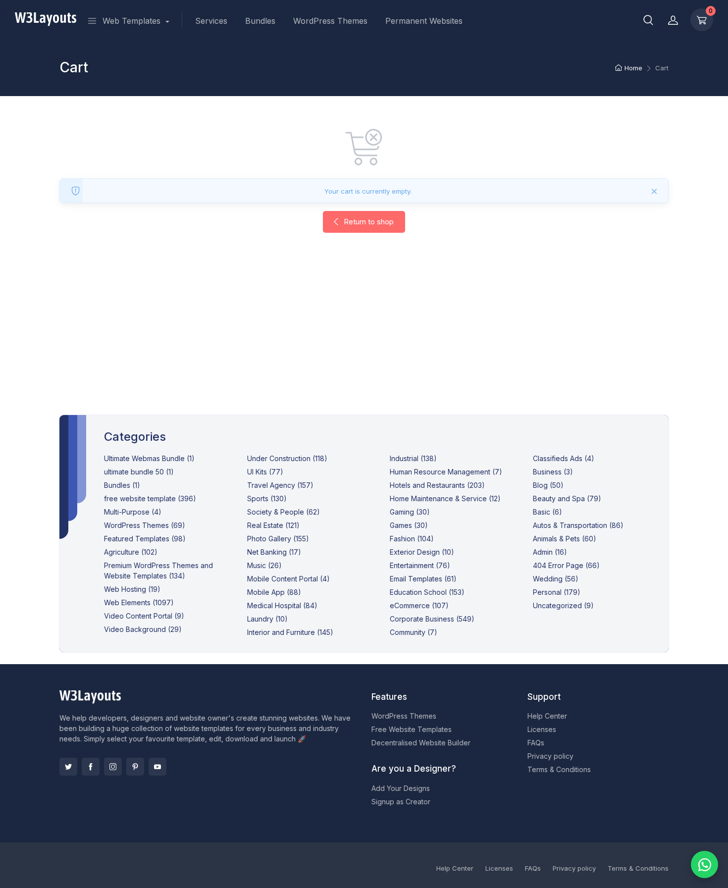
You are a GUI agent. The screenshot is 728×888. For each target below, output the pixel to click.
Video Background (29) (143, 629)
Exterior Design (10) (422, 552)
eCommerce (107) (419, 605)
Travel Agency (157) (280, 485)
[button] (648, 19)
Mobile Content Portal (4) (288, 579)
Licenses (541, 729)
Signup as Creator (400, 801)
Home (633, 68)
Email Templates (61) (423, 579)
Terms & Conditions (559, 769)
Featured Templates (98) (145, 538)
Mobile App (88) (274, 592)
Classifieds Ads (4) (563, 458)
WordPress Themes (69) (144, 525)
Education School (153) (427, 592)
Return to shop (368, 221)
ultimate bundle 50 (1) (139, 472)
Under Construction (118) (287, 458)
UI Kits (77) (265, 472)
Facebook (91, 767)
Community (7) (413, 632)
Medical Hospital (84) (282, 605)
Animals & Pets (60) (564, 538)
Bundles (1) (122, 485)
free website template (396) (150, 498)
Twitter (68, 767)
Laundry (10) (267, 619)
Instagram (113, 767)
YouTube (157, 767)
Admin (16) (550, 552)
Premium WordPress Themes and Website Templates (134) (158, 570)
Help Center (547, 716)
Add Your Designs (400, 788)
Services (211, 21)
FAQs (535, 742)
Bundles (260, 21)
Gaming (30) (410, 512)
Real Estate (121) (273, 525)
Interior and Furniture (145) (290, 632)
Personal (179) (556, 592)
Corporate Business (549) (432, 619)
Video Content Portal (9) (144, 616)
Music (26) (264, 565)
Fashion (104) (412, 538)
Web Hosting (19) (132, 589)
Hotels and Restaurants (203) (437, 485)
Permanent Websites (424, 21)
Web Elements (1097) (139, 602)
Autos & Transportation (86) (578, 525)
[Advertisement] (364, 333)
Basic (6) (547, 512)
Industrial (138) (413, 458)
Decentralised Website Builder (420, 742)
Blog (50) (548, 485)
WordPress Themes (330, 21)
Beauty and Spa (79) (567, 498)
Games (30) (409, 525)
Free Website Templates (411, 729)
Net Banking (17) (274, 552)
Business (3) (553, 472)
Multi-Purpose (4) (132, 512)
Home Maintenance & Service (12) (445, 498)
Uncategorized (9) (563, 605)
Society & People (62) (283, 512)
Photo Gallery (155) (278, 538)
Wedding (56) (555, 579)
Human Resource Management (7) (446, 472)
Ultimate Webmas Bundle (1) (149, 458)
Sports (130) (267, 498)
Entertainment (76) (420, 565)
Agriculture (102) (130, 552)
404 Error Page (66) (566, 565)
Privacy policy (550, 756)
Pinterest (135, 767)
